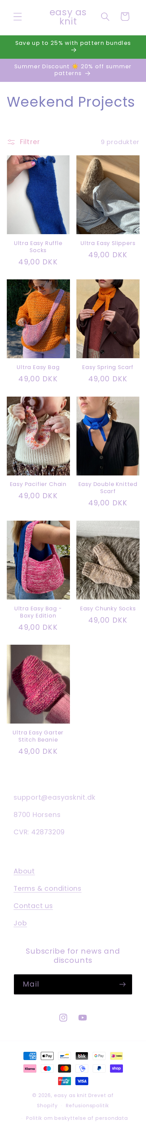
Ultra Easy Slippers (107, 243)
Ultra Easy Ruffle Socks (38, 247)
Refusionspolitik (87, 1105)
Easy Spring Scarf (107, 367)
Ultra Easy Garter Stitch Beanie (38, 736)
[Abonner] (122, 984)
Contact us (33, 905)
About (24, 871)
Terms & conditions (47, 888)
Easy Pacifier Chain (38, 484)
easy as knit (70, 1095)
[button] (17, 16)
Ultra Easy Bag (38, 367)
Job (20, 923)
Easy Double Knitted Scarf (108, 488)
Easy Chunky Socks (108, 608)
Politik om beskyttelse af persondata (77, 1118)
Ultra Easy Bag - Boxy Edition (38, 612)
